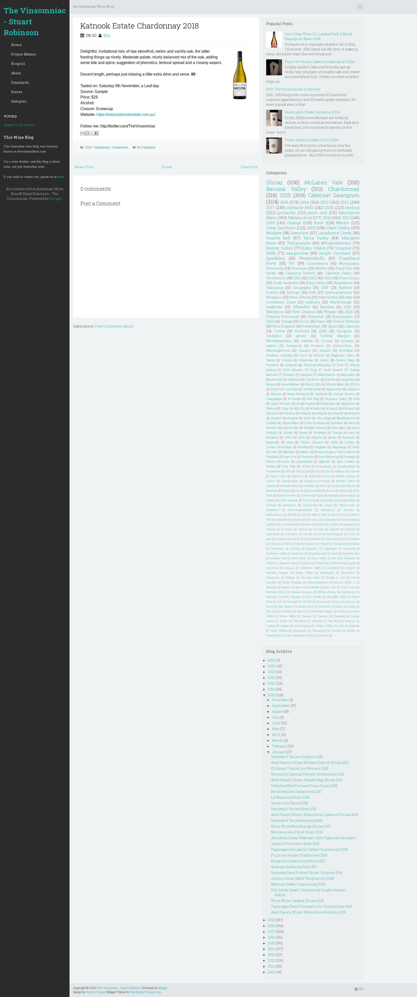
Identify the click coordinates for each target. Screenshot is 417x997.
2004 (270, 321)
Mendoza (271, 490)
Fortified (303, 447)
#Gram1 (315, 408)
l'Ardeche (271, 635)
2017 (270, 207)
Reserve (351, 601)
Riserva (322, 606)
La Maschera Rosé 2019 (290, 797)
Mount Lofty (313, 384)
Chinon (303, 529)
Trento (284, 621)
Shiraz (274, 182)
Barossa (327, 307)
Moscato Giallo (310, 577)
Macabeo (289, 452)
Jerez (294, 563)
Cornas (349, 442)
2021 (297, 278)
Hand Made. (299, 558)
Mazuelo (351, 486)
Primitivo (272, 365)
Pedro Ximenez (292, 597)
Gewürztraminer (338, 292)
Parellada (272, 457)
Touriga (337, 432)
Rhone (270, 606)
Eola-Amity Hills (280, 543)
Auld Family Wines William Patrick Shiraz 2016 (310, 762)
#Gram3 (305, 413)
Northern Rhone (276, 592)
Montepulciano (279, 340)
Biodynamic (342, 316)
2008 (270, 253)
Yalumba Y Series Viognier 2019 (297, 756)
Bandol (313, 476)
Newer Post (84, 167)
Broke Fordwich (298, 394)
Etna (297, 543)
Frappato (320, 447)
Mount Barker (290, 384)
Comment (291, 534)
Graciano (304, 350)
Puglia (320, 495)
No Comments (146, 147)
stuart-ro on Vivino (19, 125)
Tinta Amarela (289, 500)
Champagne (274, 399)
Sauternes (286, 611)
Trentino (288, 374)
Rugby (352, 606)
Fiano (321, 321)
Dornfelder (314, 539)
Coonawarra (120, 147)
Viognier (343, 248)
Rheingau (334, 495)
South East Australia (284, 389)
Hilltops (293, 292)
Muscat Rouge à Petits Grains (334, 452)
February (279, 746)
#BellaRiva (272, 510)
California (293, 379)
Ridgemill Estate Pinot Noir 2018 (298, 861)
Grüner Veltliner (346, 321)
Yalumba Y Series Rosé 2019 (293, 809)
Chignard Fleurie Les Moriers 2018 (299, 768)
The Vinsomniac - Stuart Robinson (35, 21)
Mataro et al (300, 217)
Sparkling (275, 258)
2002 (288, 437)
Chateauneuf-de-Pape (317, 481)
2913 (268, 519)
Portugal (292, 601)
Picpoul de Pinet (286, 495)
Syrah (271, 273)
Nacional (271, 587)
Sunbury (343, 611)
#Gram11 (332, 408)
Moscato (325, 350)
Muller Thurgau (292, 582)
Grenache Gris (351, 553)
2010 (327, 217)
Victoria (287, 360)
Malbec (321, 268)
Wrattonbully (312, 258)
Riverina (302, 331)
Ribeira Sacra (305, 606)
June (276, 723)
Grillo (356, 447)
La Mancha (335, 563)
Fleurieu (319, 355)
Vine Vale (289, 466)
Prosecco (317, 346)
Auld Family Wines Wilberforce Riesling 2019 (308, 912)
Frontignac (277, 548)
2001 (288, 471)
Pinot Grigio (349, 278)
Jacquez (336, 486)
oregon (328, 505)
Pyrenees (299, 268)
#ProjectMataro (336, 243)
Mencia (271, 384)
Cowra (279, 331)
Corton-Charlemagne (330, 534)
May (275, 728)
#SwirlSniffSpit (346, 466)
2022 (312, 278)
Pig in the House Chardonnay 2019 (299, 855)
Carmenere (287, 524)
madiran (297, 635)
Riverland (346, 350)
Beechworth (274, 379)
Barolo (332, 437)
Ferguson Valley (336, 399)
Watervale (306, 360)
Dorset (329, 539)
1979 (304, 514)
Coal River (313, 379)
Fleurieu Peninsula (282, 316)
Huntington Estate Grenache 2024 (312, 112)
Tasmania (274, 287)
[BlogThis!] (87, 133)
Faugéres (310, 543)
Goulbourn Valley (276, 553)
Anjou (315, 519)
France (272, 292)
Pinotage (349, 457)
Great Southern (281, 227)
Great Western (281, 403)
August (277, 711)
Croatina (281, 539)
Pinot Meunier (293, 370)
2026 (272, 660)
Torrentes (323, 616)
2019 (270, 222)
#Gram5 (337, 413)
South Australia (285, 282)
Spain (333, 326)
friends (351, 630)
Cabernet (352, 326)
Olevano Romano (302, 592)
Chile (334, 442)
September (281, 705)
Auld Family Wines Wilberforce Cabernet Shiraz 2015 (314, 814)
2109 (327, 471)
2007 (325, 287)
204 (333, 514)
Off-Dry (354, 384)
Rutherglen (327, 403)
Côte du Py (297, 539)
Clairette (334, 529)
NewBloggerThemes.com (145, 992)
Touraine (339, 616)
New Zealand (303, 311)
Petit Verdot (328, 297)
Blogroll (18, 63)
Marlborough (341, 302)
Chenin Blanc (290, 423)
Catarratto (305, 524)
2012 (344, 202)
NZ (298, 403)
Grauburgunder (317, 553)
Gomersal (349, 548)
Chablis (271, 423)
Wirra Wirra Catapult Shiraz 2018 (297, 900)
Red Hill (306, 601)
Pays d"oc (290, 457)
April (276, 734)
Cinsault (327, 341)
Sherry (301, 611)
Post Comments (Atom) (114, 326)
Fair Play (313, 399)
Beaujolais (348, 374)
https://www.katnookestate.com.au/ (125, 114)
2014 (304, 202)
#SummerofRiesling (317, 365)
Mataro (304, 452)
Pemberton (311, 326)
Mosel (299, 490)
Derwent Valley (345, 481)
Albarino (340, 471)
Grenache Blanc (289, 486)
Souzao (288, 432)
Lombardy (333, 568)
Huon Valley (319, 558)
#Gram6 (354, 413)
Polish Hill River (278, 461)
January (278, 752)
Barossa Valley (286, 188)
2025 (298, 471)
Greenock (315, 316)
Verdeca (271, 625)
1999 (324, 514)
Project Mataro (23, 54)
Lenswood (272, 568)
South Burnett (333, 370)
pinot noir (317, 212)
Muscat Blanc (335, 384)
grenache (286, 212)
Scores (16, 92)
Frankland (339, 543)
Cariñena (271, 524)
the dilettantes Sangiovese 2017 (296, 791)
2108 (353, 514)
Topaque (306, 616)
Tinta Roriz (309, 500)
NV (292, 263)
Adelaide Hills (300, 207)
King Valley (316, 282)
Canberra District (300, 273)
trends (324, 635)
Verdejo (284, 625)
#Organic (274, 297)
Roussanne (343, 282)
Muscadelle (314, 490)
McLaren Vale (323, 182)
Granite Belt (278, 238)
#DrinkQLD (327, 510)
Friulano (354, 543)
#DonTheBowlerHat (300, 510)
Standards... (21, 82)
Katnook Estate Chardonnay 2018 (139, 25)
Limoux (289, 568)
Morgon (286, 490)
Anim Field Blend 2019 (289, 803)
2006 (312, 292)
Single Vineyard (335, 253)
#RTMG (292, 514)
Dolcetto (330, 379)
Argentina (298, 476)
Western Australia (279, 355)
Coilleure (350, 529)
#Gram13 (349, 408)
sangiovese (297, 253)
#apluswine (334, 389)
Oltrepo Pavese (327, 592)
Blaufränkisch (346, 418)
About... (17, 73)
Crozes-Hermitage (279, 447)
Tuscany (317, 621)
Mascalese (347, 572)
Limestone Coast (281, 302)
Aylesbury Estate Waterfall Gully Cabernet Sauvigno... (314, 838)
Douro (341, 539)
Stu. (107, 35)
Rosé (319, 222)
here (61, 177)
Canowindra (348, 519)
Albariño (316, 437)
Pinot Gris (344, 268)
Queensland (304, 461)
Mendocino (272, 577)
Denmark (347, 341)
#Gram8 (292, 418)
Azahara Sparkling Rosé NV (294, 867)
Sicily (304, 321)
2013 (324, 202)
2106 (340, 365)
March (277, 740)
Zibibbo (351, 500)
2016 (284, 202)
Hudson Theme (95, 992)
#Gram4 (321, 413)
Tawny (303, 432)
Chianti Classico (311, 442)
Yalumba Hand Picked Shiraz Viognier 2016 (306, 872)
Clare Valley (338, 227)
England (354, 539)
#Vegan (330, 311)
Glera (351, 423)
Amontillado (299, 519)
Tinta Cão (287, 408)
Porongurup (294, 346)
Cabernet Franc (338, 273)
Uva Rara (333, 621)
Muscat (330, 490)
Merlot (342, 222)
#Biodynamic (326, 374)
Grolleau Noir (278, 558)
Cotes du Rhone (315, 423)
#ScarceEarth (324, 466)
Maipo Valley (304, 572)
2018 (88, 147)
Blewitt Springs (346, 476)
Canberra (321, 394)
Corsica (307, 534)
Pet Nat (294, 428)
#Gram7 (276, 418)
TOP (360, 989)
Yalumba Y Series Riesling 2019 (296, 820)
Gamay (286, 321)
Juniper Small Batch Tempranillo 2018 (302, 878)
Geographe (302, 287)
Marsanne (275, 311)
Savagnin (350, 495)
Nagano (286, 587)
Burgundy (272, 442)
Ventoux (350, 621)
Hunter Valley (279, 248)
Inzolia (270, 563)
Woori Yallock (279, 630)
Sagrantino (348, 403)
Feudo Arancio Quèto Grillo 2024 (311, 140)
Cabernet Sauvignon (334, 195)
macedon (306, 374)
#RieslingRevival (278, 350)
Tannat (270, 360)
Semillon (299, 233)
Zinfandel (291, 365)
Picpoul (310, 403)
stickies (311, 635)
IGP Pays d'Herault (344, 558)
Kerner (320, 563)
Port (279, 601)
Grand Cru (298, 553)
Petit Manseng (328, 457)
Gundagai (309, 486)
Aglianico (353, 389)
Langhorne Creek (335, 233)
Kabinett (306, 563)
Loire (274, 452)
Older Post (249, 167)
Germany (337, 423)
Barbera (345, 287)
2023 (347, 307)
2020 (328, 278)
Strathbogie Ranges (321, 611)
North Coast (348, 587)
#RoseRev (301, 307)
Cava (289, 442)
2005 (323, 331)
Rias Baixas (285, 606)
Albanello (281, 519)
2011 (346, 217)
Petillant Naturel (315, 428)
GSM (356, 399)
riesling (352, 207)
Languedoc (348, 379)
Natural (343, 490)
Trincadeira (300, 621)
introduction (310, 505)
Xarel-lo (338, 500)
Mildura (290, 577)
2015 (285, 195)
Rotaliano (338, 606)
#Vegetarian (273, 471)
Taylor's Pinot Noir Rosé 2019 (295, 843)
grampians (289, 505)
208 (308, 471)
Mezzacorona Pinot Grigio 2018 (297, 832)
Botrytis (276, 394)
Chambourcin (289, 481)
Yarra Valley (316, 238)
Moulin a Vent (335, 577)
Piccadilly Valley (337, 597)
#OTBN (306, 466)
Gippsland (330, 548)
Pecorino (307, 457)
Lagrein (271, 346)
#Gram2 (289, 413)
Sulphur (271, 500)
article (301, 336)
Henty (323, 486)
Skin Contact (345, 461)
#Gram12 (272, 437)
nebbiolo (312, 302)
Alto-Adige (324, 418)
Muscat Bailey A (344, 582)
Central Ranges (335, 336)
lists (284, 635)
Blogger (55, 198)
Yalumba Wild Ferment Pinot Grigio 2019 (304, 785)
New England (283, 326)
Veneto (271, 466)
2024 (349, 311)
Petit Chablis (314, 597)
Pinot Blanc (338, 428)
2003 (301, 437)
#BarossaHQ (347, 505)
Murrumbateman (317, 582)
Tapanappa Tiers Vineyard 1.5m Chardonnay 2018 (311, 906)
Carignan (344, 331)
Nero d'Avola (300, 297)
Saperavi (324, 461)
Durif (303, 355)
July (275, 717)
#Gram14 (272, 413)
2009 (311, 227)
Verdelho (273, 336)
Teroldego (319, 432)
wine (351, 432)
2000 (307, 418)
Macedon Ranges (277, 572)
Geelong (295, 548)
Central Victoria (344, 394)
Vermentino (276, 278)
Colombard (272, 534)
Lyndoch (350, 568)
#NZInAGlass (274, 514)
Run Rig (271, 611)
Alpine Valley (278, 476)
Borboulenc (330, 519)
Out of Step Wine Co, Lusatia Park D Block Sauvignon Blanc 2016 (318, 36)
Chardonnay (102, 147)
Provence (306, 495)
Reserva (336, 601)
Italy (349, 297)
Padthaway (348, 592)
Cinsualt (318, 529)
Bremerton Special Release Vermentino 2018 (308, 774)
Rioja (313, 370)
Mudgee (274, 233)
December (280, 699)
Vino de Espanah (349, 625)
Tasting (271, 408)
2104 (343, 514)
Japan (282, 563)
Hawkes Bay (274, 428)
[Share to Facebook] (96, 133)
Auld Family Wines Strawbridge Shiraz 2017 (307, 780)
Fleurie (324, 543)
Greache (271, 486)
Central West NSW (327, 524)
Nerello (315, 587)
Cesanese (287, 529)
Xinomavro (300, 630)
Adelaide (307, 341)
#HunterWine (342, 346)
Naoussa (301, 587)
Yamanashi (319, 630)
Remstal (321, 601)
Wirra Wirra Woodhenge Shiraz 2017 (301, 826)
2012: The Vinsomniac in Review (293, 89)
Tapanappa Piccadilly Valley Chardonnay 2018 (309, 849)
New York (330, 587)
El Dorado (294, 399)
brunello (336, 630)
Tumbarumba (312, 389)
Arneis (324, 360)
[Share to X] (91, 133)
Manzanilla (327, 572)
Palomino (272, 597)
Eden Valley (314, 248)
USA (302, 408)
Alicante (355, 471)
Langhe (351, 563)
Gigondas (312, 548)
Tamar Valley (287, 616)
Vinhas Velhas (324, 625)
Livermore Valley (310, 568)
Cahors (270, 481)
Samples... (19, 101)
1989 (313, 514)
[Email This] (82, 133)
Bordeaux (348, 437)
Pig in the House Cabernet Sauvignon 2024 (320, 61)
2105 (317, 471)
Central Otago (344, 360)
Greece (334, 553)
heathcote (274, 307)
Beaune (326, 476)
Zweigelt (271, 505)
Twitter (324, 500)
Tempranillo (299, 243)
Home (16, 44)
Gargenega (339, 447)
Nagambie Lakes (342, 355)
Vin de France (302, 625)
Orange (294, 222)
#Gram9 (349, 510)
